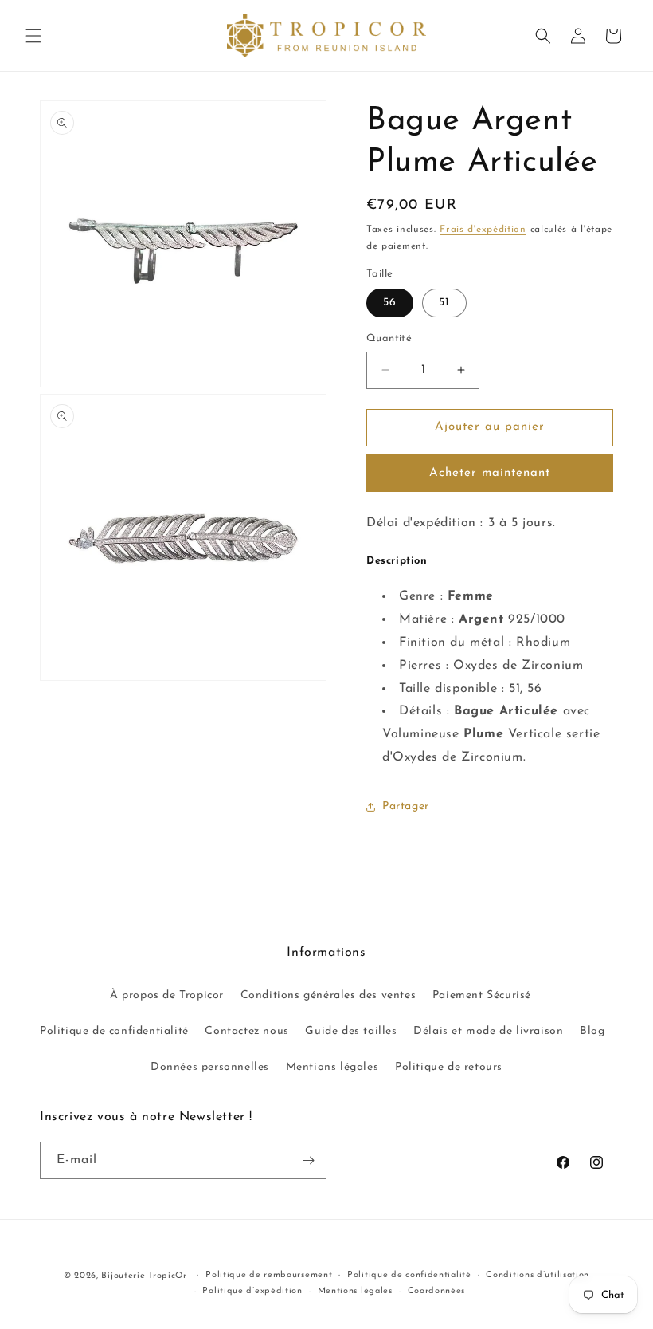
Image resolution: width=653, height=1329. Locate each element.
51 (444, 303)
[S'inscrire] (308, 1160)
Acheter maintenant (489, 473)
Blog (592, 1031)
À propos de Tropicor (167, 995)
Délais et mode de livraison (488, 1031)
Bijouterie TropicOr (143, 1276)
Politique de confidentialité (114, 1031)
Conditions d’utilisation (537, 1275)
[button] (33, 35)
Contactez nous (246, 1031)
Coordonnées (437, 1291)
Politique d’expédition (252, 1291)
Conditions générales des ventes (328, 995)
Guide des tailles (351, 1031)
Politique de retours (448, 1067)
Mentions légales (332, 1067)
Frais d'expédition (483, 229)
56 (390, 303)
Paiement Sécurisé (481, 995)
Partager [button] (405, 806)
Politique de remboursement (268, 1275)
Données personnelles (210, 1067)
